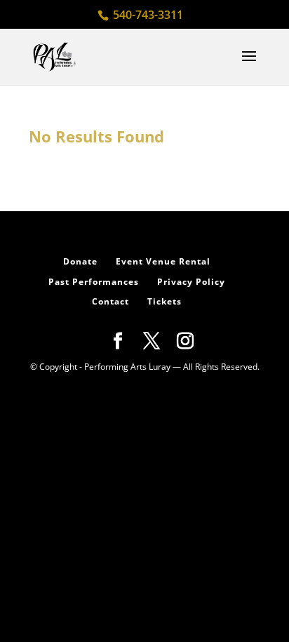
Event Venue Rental (163, 261)
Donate (80, 261)
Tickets (164, 301)
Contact (110, 301)
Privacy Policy (191, 282)
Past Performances (93, 282)
